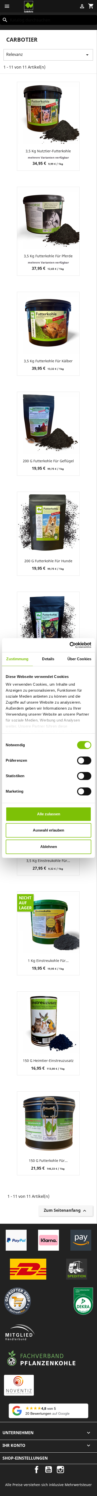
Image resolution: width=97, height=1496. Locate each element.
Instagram (60, 1470)
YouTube (48, 1470)
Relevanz (48, 55)
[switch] (84, 760)
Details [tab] (48, 659)
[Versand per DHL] (28, 1269)
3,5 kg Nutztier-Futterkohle (48, 151)
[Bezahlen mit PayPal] (16, 1240)
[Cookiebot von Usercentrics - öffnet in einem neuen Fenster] (69, 645)
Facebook (37, 1470)
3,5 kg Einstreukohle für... (48, 860)
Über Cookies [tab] (79, 659)
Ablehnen (48, 846)
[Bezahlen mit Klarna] (48, 1240)
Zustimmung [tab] (17, 659)
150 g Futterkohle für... (48, 1160)
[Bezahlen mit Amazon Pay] (80, 1240)
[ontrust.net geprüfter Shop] (17, 1301)
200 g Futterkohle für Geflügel (48, 461)
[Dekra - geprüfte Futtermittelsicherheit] (83, 1301)
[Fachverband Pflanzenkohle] (41, 1358)
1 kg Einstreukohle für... (48, 960)
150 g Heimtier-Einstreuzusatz (48, 1060)
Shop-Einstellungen (25, 1458)
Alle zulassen (48, 814)
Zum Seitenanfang (66, 1211)
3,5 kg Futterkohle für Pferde (48, 256)
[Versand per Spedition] (76, 1269)
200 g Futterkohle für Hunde (48, 561)
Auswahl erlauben (48, 830)
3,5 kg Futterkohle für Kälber (48, 361)
